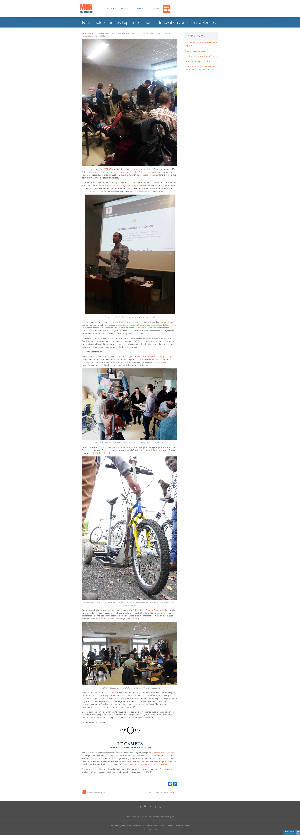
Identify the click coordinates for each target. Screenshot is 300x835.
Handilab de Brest (100, 453)
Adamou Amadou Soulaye (157, 610)
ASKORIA (149, 33)
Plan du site (131, 817)
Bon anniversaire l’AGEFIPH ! (99, 792)
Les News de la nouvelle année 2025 (201, 56)
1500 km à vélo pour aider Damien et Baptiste (201, 44)
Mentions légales (167, 817)
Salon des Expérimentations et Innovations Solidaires (115, 172)
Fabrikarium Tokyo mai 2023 (197, 61)
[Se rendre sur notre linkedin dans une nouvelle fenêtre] (150, 807)
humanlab (86, 36)
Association (108, 8)
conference (165, 33)
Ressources (141, 8)
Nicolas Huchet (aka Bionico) (94, 191)
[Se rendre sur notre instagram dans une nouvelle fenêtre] (145, 807)
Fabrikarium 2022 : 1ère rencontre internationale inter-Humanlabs (200, 68)
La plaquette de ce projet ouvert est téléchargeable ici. (148, 764)
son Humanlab (151, 175)
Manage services (289, 831)
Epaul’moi (129, 707)
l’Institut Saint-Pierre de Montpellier (153, 356)
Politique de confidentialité (148, 817)
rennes (94, 36)
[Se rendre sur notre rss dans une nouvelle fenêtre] (155, 807)
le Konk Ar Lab (157, 450)
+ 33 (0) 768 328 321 (150, 830)
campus (157, 33)
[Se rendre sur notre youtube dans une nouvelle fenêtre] (160, 807)
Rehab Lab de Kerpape (120, 447)
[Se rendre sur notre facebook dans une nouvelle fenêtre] (140, 807)
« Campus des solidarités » (163, 752)
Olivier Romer (110, 692)
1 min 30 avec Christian (195, 51)
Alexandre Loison (108, 33)
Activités (125, 8)
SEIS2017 (101, 36)
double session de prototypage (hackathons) (122, 185)
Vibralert (143, 701)
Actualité (121, 33)
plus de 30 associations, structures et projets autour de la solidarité (146, 325)
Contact (155, 8)
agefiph (142, 33)
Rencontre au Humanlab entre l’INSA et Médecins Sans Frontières (162, 792)
